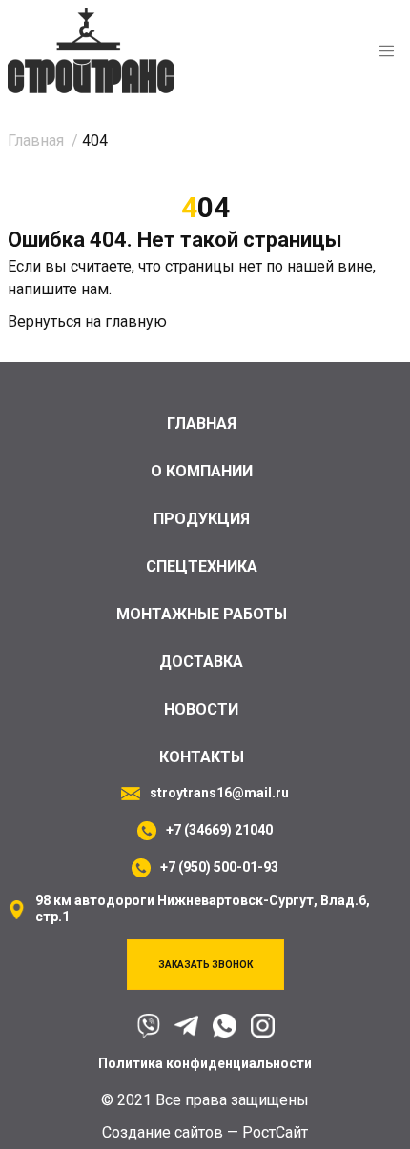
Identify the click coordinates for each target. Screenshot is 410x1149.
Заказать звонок (205, 964)
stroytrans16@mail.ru (219, 792)
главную (136, 321)
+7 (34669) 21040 (219, 829)
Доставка (201, 662)
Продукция (202, 519)
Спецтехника (201, 566)
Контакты (201, 757)
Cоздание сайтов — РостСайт (205, 1132)
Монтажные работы (201, 614)
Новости (201, 709)
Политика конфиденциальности (205, 1063)
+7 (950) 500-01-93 (219, 867)
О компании (202, 471)
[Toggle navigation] (387, 50)
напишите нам (58, 289)
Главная (201, 423)
